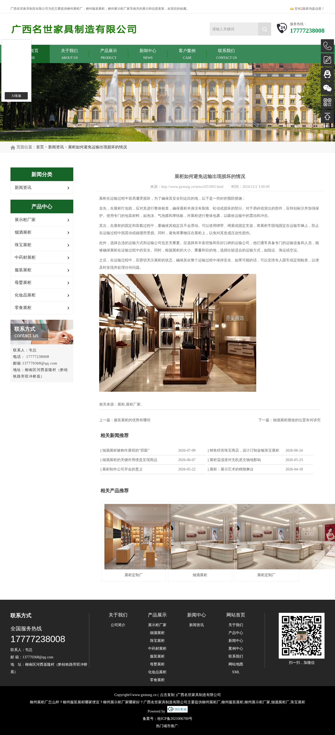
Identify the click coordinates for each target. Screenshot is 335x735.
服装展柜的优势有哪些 (132, 420)
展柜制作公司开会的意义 (122, 469)
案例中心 (235, 648)
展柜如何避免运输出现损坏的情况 (97, 147)
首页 (40, 147)
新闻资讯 (56, 147)
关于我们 (69, 54)
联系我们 (226, 54)
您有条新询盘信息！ (310, 8)
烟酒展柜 (23, 232)
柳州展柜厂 (75, 8)
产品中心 (235, 633)
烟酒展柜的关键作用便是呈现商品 (129, 460)
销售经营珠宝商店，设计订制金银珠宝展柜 (244, 450)
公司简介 (118, 625)
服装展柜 (23, 270)
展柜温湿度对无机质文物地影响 (235, 460)
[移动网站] (327, 102)
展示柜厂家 (25, 219)
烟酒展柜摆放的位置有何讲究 (297, 420)
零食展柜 (23, 307)
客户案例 (187, 54)
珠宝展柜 (23, 245)
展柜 (121, 404)
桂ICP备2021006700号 (174, 719)
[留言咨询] (327, 59)
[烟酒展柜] (200, 536)
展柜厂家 (133, 404)
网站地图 (235, 664)
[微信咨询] (327, 88)
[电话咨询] (327, 45)
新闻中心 (147, 54)
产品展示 (108, 54)
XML (236, 672)
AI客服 (16, 96)
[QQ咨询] (327, 74)
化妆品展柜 (25, 295)
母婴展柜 (23, 282)
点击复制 (167, 695)
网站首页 (235, 615)
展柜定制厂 (134, 575)
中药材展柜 (25, 257)
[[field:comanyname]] (74, 29)
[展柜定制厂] (133, 536)
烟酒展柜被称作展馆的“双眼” (125, 450)
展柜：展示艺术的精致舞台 (232, 469)
